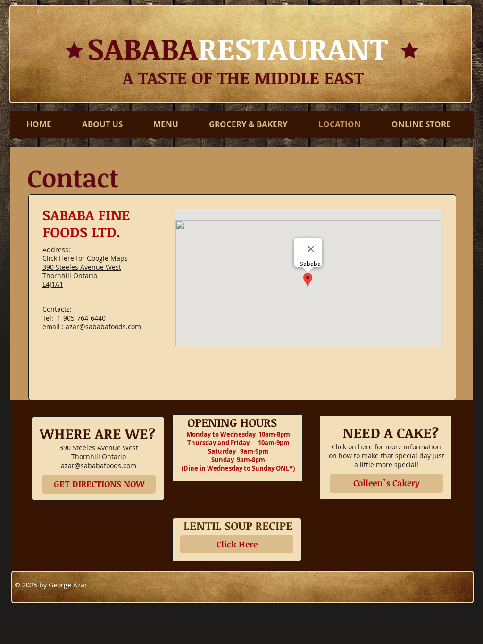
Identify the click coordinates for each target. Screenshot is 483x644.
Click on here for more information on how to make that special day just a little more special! (386, 455)
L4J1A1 (52, 284)
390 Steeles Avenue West (81, 267)
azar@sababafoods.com (103, 326)
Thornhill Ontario (69, 275)
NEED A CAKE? (385, 432)
